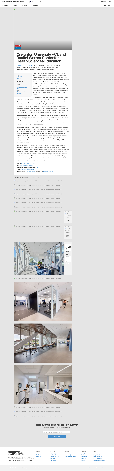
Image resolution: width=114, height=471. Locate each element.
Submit (109, 1)
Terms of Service (100, 467)
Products (24, 5)
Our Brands (53, 460)
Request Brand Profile (70, 456)
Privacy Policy (91, 467)
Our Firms (53, 458)
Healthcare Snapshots (99, 460)
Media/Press (39, 454)
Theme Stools (67, 236)
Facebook (84, 456)
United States (20, 89)
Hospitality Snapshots (98, 454)
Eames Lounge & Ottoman (68, 253)
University (19, 93)
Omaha (19, 87)
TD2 (37, 167)
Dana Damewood (30, 172)
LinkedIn (83, 460)
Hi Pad (67, 263)
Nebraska (24, 87)
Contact (38, 456)
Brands (35, 5)
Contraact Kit (96, 453)
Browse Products (55, 456)
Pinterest (83, 458)
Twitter (83, 454)
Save (19, 45)
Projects (5, 5)
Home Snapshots (97, 456)
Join (105, 5)
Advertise (103, 1)
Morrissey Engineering (26, 165)
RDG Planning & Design (25, 65)
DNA (68, 220)
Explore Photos (54, 454)
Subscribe (57, 436)
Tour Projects (54, 453)
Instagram (84, 453)
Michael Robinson (48, 172)
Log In (109, 5)
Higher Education (21, 91)
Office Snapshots (97, 458)
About (37, 453)
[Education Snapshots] (15, 2)
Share (19, 47)
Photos (15, 5)
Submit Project (68, 454)
